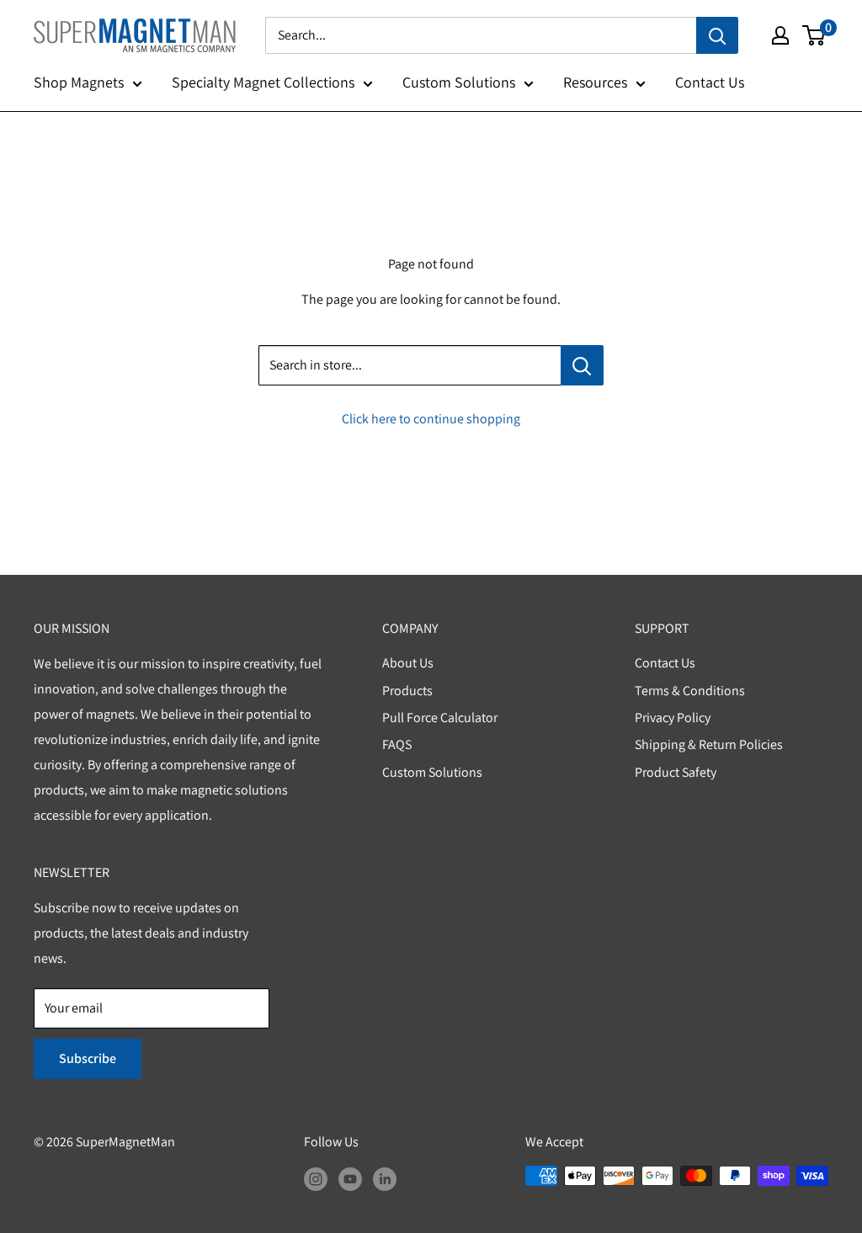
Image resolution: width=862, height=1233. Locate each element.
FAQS (397, 744)
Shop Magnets (79, 82)
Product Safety (675, 772)
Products (407, 690)
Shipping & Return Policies (709, 744)
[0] (814, 35)
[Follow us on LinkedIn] (384, 1178)
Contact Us (709, 82)
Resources (595, 82)
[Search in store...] (582, 365)
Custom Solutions (458, 82)
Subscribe (87, 1058)
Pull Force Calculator (440, 717)
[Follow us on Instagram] (315, 1178)
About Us (408, 663)
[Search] (717, 35)
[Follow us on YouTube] (350, 1178)
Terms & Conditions (690, 690)
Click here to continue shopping (431, 419)
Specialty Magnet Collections (263, 82)
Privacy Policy (672, 717)
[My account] (780, 35)
